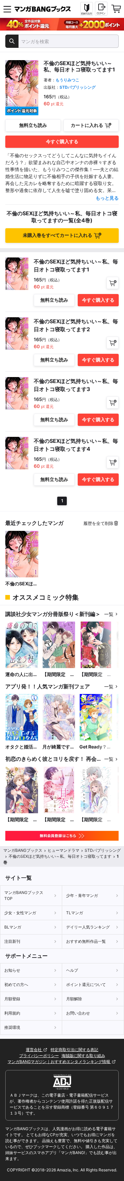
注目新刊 (12, 941)
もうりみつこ (67, 79)
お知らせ (12, 970)
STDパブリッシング (78, 87)
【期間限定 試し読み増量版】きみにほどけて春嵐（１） (21, 820)
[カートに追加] (112, 283)
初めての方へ (16, 984)
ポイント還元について (86, 984)
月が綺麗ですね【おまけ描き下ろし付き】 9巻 (58, 747)
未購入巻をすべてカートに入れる (57, 235)
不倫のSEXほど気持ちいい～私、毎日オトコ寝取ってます (21, 584)
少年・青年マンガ (82, 895)
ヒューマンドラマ (63, 850)
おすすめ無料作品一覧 (86, 941)
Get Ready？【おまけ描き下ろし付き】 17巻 (95, 747)
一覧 (108, 614)
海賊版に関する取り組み (83, 1055)
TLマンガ (74, 912)
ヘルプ (72, 970)
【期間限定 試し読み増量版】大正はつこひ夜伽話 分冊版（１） (95, 674)
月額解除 (74, 998)
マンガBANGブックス (22, 850)
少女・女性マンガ (20, 912)
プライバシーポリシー (39, 1055)
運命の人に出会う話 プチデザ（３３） (21, 674)
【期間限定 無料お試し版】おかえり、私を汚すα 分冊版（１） (58, 674)
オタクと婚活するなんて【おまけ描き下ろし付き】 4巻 (21, 747)
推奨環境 (12, 1027)
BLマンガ (12, 927)
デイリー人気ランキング (88, 927)
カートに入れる (87, 125)
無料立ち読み (33, 125)
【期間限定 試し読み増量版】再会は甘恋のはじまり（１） (58, 820)
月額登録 (12, 998)
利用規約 (12, 1013)
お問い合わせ (78, 1013)
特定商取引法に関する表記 (74, 1049)
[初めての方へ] (86, 9)
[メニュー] (7, 9)
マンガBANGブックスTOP (23, 895)
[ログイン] (101, 9)
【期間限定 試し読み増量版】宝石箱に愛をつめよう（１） (95, 820)
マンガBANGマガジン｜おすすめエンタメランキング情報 (59, 1061)
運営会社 (34, 1049)
